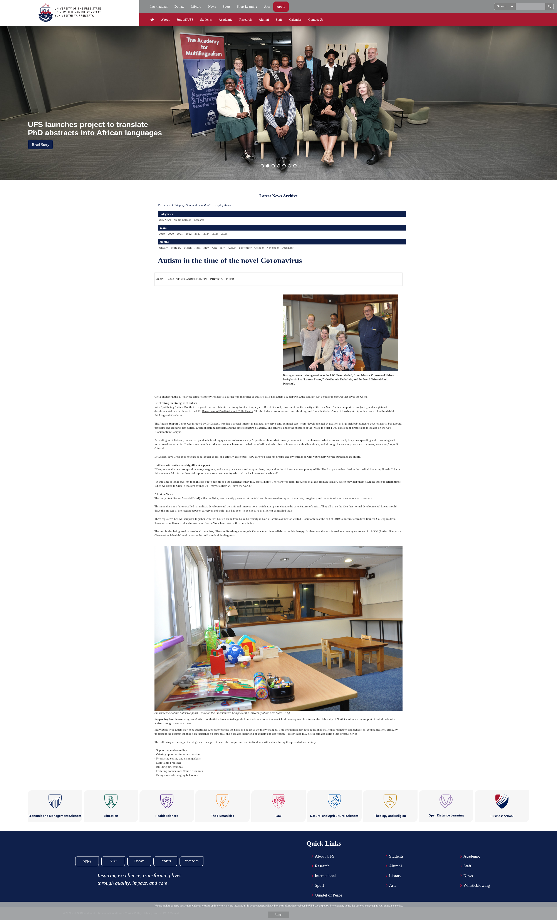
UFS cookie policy (318, 905)
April (198, 247)
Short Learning (247, 6)
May (206, 247)
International (159, 6)
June (214, 247)
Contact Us (315, 19)
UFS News (165, 219)
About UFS (324, 856)
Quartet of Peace (328, 895)
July (222, 247)
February (176, 247)
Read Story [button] (40, 144)
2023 (198, 233)
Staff (279, 19)
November (273, 247)
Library (196, 6)
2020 (171, 233)
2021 (180, 233)
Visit (113, 861)
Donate (179, 6)
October (259, 247)
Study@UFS (184, 19)
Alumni (264, 19)
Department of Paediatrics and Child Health (227, 411)
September (245, 247)
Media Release (182, 219)
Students (206, 19)
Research (245, 19)
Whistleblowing (476, 885)
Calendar (295, 19)
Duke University (248, 518)
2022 (189, 233)
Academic (225, 19)
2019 (162, 233)
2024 (206, 233)
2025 (215, 233)
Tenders (165, 861)
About (165, 19)
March (188, 247)
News (212, 6)
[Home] (152, 20)
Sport (226, 6)
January (163, 247)
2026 (224, 233)
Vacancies (191, 861)
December (287, 247)
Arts (267, 6)
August (232, 247)
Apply (281, 6)
